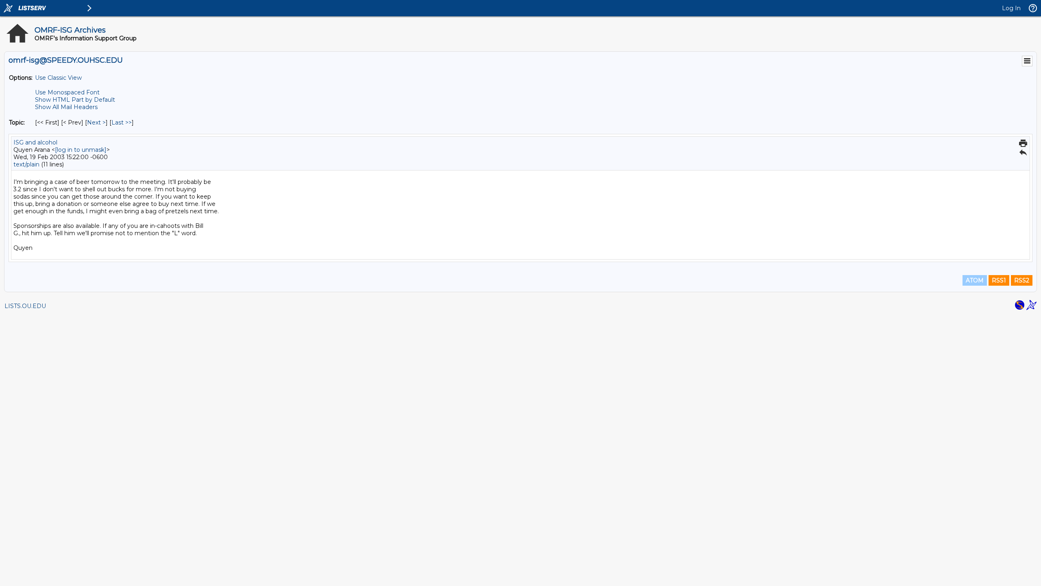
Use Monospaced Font (67, 92)
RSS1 (999, 280)
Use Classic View (58, 77)
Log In (1011, 8)
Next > (96, 122)
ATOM (975, 280)
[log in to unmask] (81, 149)
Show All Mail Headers (66, 107)
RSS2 (1021, 280)
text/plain (26, 164)
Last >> (121, 122)
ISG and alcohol (35, 142)
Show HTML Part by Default (75, 99)
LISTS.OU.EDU (25, 306)
